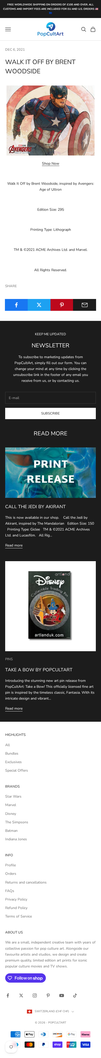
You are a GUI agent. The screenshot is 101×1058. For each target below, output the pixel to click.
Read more (14, 545)
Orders (10, 873)
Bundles (11, 753)
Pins (9, 659)
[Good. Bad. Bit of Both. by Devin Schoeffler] (50, 120)
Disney (10, 813)
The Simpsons (16, 822)
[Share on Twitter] (39, 305)
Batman (11, 830)
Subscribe (50, 413)
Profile (10, 865)
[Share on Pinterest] (62, 305)
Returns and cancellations (26, 882)
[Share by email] (84, 305)
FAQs (9, 890)
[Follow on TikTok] (75, 995)
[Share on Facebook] (16, 305)
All (7, 745)
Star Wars (13, 796)
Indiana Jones (16, 839)
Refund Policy (16, 907)
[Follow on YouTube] (61, 995)
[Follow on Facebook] (7, 995)
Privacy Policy (16, 899)
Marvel (10, 805)
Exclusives (13, 762)
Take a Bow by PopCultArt (39, 670)
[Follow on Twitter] (21, 995)
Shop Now (50, 163)
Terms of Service (18, 916)
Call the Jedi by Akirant (35, 507)
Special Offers (16, 770)
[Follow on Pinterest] (48, 995)
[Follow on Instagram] (34, 995)
